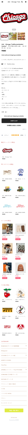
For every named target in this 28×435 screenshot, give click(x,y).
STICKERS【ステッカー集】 (8, 355)
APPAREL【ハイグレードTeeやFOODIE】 (12, 369)
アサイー (3, 398)
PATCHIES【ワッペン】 (7, 379)
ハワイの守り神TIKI (6, 393)
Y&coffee (3, 365)
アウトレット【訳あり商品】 (8, 384)
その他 (3, 388)
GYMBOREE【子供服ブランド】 (9, 374)
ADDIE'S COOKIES (6, 360)
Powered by (12, 420)
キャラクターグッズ (6, 403)
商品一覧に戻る (14, 410)
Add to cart (14, 120)
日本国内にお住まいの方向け (14, 125)
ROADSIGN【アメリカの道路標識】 (10, 346)
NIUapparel (4, 350)
